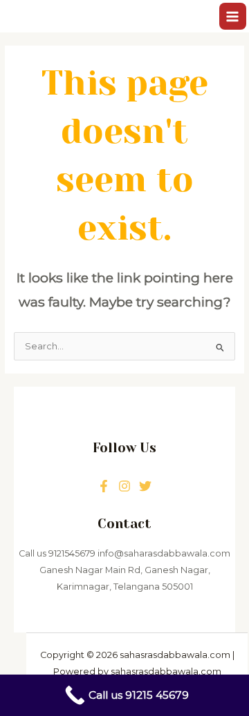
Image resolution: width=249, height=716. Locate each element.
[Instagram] (145, 486)
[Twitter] (124, 486)
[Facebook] (104, 486)
